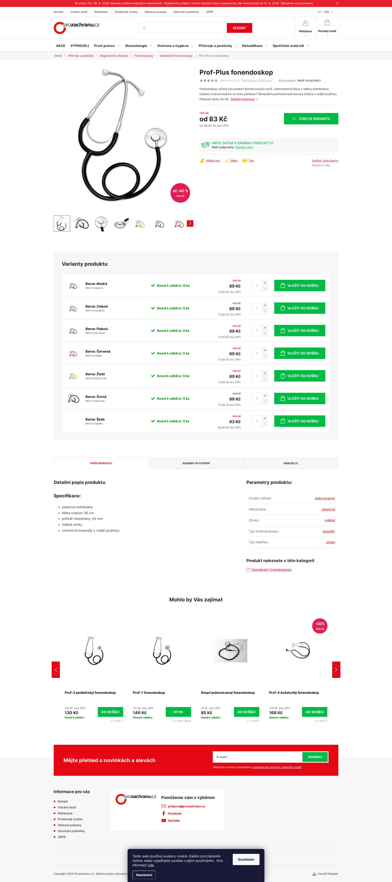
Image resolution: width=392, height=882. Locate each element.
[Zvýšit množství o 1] (265, 283)
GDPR (209, 11)
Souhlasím (246, 859)
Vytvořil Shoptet (328, 873)
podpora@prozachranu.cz (186, 806)
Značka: (325, 160)
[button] (94, 712)
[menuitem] (61, 45)
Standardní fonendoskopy (272, 570)
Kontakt (58, 11)
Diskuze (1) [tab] (291, 463)
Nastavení (144, 875)
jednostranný (325, 498)
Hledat (239, 28)
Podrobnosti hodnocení (256, 80)
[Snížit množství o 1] (265, 288)
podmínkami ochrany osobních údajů (277, 767)
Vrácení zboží (78, 11)
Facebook (175, 813)
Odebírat (315, 757)
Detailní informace (243, 99)
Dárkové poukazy (156, 11)
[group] (94, 669)
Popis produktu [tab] (101, 463)
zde (151, 865)
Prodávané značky (126, 11)
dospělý (329, 531)
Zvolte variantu (314, 119)
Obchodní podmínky (186, 11)
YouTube (174, 820)
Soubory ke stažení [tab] (196, 463)
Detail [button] (179, 712)
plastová (328, 509)
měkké (330, 520)
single (330, 542)
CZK (326, 11)
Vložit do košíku (303, 285)
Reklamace (101, 11)
